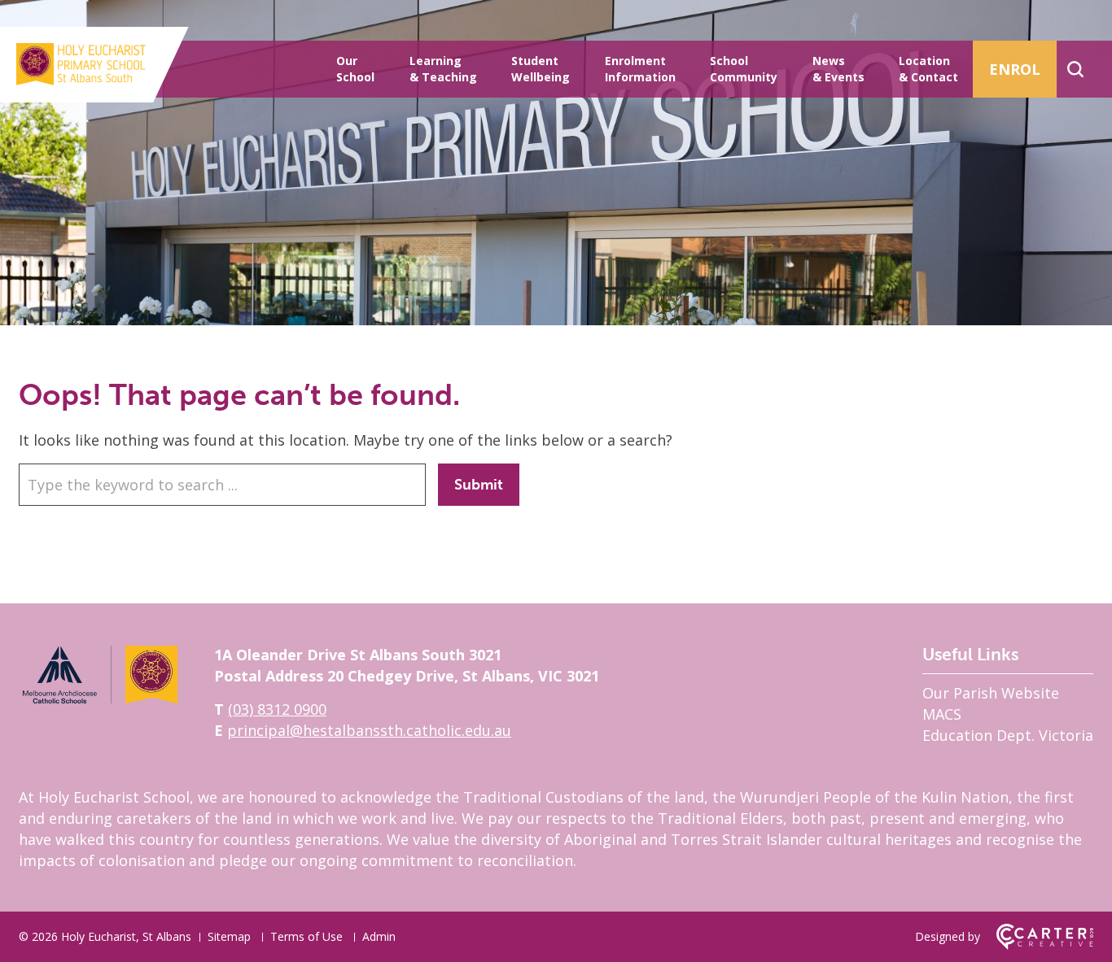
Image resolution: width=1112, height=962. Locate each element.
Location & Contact (928, 69)
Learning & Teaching (443, 69)
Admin (379, 936)
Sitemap (229, 936)
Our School (355, 69)
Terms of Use (306, 936)
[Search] (1075, 69)
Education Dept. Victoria (1007, 735)
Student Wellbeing (540, 69)
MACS (941, 714)
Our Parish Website (990, 693)
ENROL (1014, 69)
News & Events (838, 69)
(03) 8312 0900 (277, 709)
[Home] (100, 701)
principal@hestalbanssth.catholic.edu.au (369, 730)
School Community (743, 69)
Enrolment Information (640, 69)
